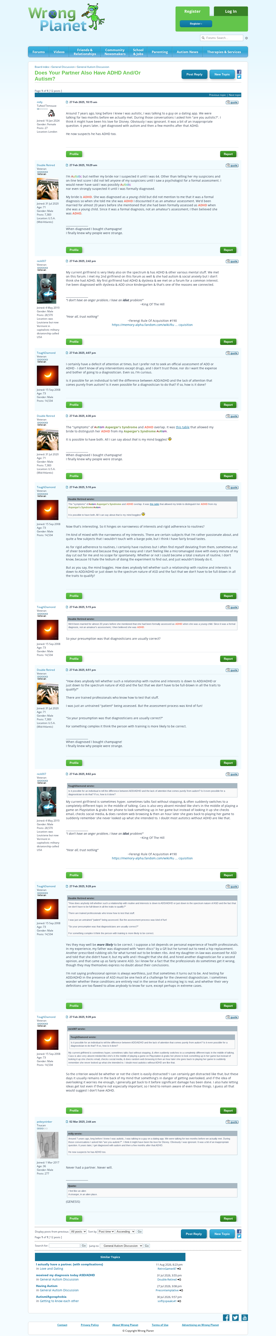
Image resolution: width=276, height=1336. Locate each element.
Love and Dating (51, 1268)
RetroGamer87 (167, 1269)
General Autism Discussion (93, 67)
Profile (74, 154)
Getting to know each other (59, 1301)
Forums (39, 52)
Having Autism (46, 1286)
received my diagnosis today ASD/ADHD (65, 1275)
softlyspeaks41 (167, 1301)
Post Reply (194, 74)
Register (192, 11)
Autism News (187, 52)
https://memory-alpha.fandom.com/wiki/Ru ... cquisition (152, 325)
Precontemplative (167, 1290)
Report (228, 154)
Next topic (235, 95)
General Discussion (63, 67)
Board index (42, 67)
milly (39, 102)
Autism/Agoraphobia (51, 1296)
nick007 (41, 261)
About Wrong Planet (125, 1325)
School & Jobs (138, 52)
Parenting (160, 52)
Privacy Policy (90, 1325)
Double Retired (46, 165)
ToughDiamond (46, 353)
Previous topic (217, 95)
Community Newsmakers (115, 52)
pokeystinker (44, 1121)
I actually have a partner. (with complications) (69, 1264)
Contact (62, 1325)
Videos (59, 52)
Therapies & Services (224, 52)
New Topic (222, 74)
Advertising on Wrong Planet (200, 1325)
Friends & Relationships (85, 52)
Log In (231, 11)
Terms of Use (160, 1325)
